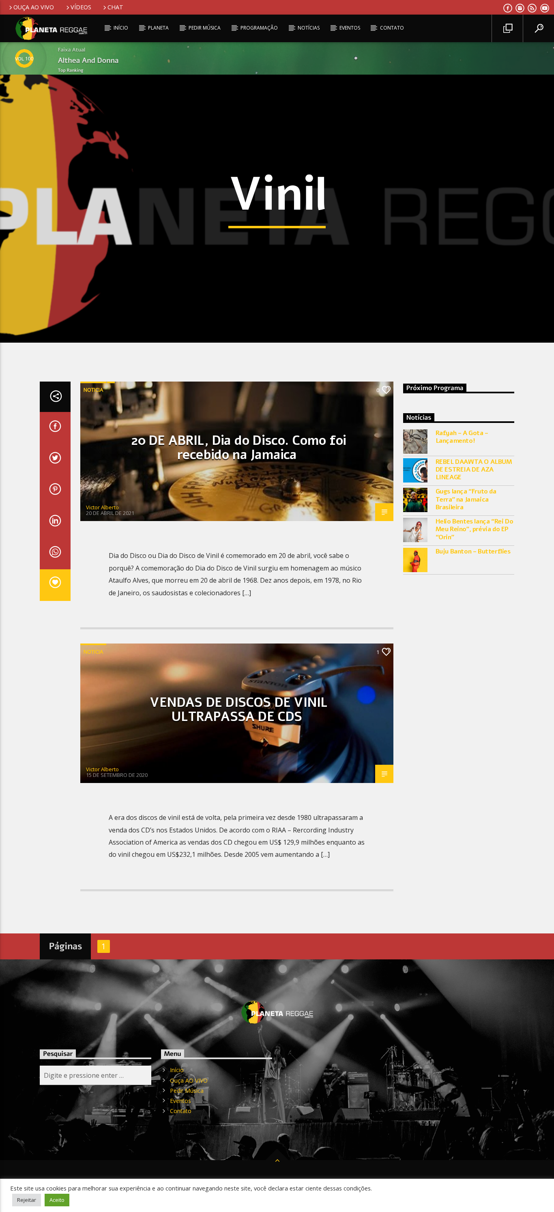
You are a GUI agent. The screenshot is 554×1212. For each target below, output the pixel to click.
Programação (259, 27)
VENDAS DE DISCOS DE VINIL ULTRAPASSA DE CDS (238, 709)
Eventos (349, 27)
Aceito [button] (56, 1199)
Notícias (309, 27)
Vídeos (81, 7)
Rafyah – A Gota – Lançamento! (462, 437)
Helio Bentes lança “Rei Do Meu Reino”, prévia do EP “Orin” (474, 529)
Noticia (93, 389)
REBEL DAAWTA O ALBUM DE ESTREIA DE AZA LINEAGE (474, 470)
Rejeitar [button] (26, 1199)
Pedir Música (205, 27)
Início (121, 27)
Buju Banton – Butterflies (473, 552)
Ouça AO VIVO (33, 7)
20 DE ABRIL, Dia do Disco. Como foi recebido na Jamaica (238, 447)
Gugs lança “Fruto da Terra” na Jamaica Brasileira (466, 499)
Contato (392, 27)
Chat (115, 7)
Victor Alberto (102, 507)
